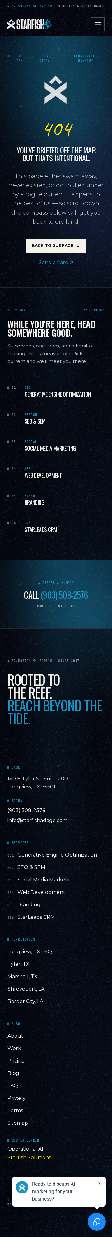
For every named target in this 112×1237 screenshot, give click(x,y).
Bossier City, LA (25, 1001)
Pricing (16, 1061)
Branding (28, 905)
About (15, 1036)
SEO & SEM (31, 867)
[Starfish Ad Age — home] (29, 24)
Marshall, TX (22, 976)
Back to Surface (56, 245)
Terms (15, 1111)
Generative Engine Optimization (57, 855)
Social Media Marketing (46, 880)
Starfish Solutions (29, 1157)
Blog (13, 1073)
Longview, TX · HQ (29, 952)
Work (14, 1048)
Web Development (41, 892)
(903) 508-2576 (64, 595)
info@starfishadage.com (37, 820)
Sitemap (17, 1123)
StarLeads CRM (36, 917)
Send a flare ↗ (56, 262)
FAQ (12, 1086)
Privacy (16, 1098)
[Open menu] (98, 24)
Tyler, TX (18, 964)
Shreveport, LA (25, 989)
